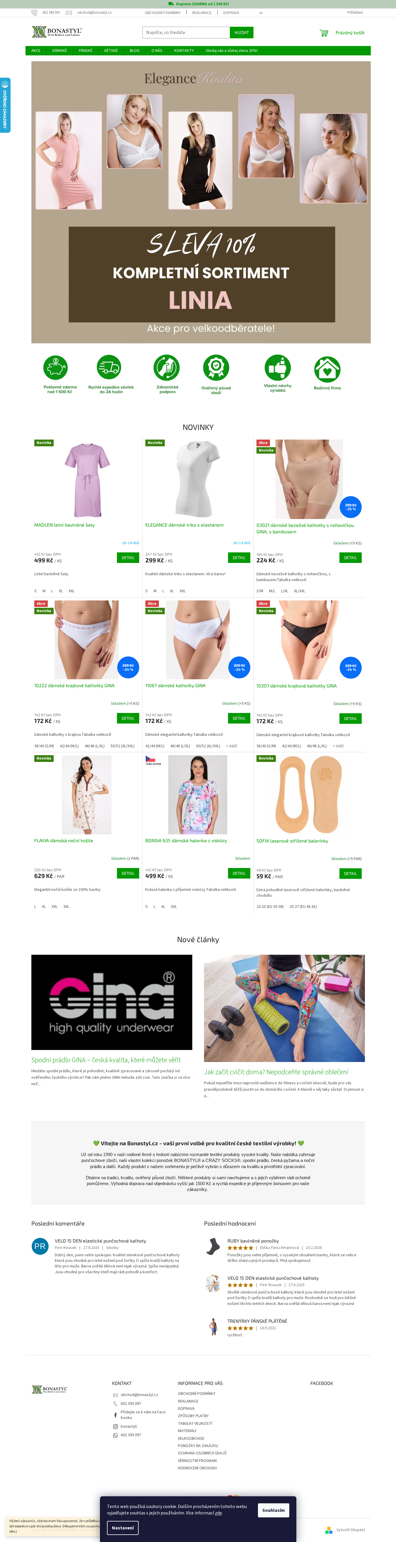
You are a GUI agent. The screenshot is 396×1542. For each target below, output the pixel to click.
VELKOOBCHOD (191, 1438)
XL (61, 591)
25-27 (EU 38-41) (303, 907)
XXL (71, 591)
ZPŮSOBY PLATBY (193, 1416)
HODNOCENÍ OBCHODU (197, 1468)
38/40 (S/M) (44, 746)
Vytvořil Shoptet (350, 1530)
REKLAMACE (202, 13)
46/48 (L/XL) (95, 746)
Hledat (241, 32)
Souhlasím (273, 1510)
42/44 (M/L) (69, 746)
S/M (259, 591)
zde (218, 1513)
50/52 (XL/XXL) (123, 746)
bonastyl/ (129, 1426)
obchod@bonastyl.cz (139, 1395)
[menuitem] (36, 50)
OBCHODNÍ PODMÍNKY (163, 13)
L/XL (284, 591)
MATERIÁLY (187, 1431)
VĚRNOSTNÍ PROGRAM (197, 1461)
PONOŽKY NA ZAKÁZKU (198, 1446)
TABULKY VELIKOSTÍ (195, 1424)
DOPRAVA (231, 13)
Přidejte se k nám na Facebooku (143, 1415)
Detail (128, 557)
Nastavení (123, 1528)
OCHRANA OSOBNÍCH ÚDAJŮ (202, 1453)
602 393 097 (131, 1404)
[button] (56, 202)
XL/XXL (299, 591)
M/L (272, 591)
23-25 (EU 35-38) (270, 907)
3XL (66, 907)
